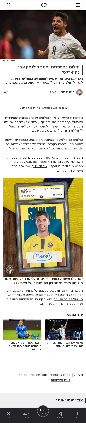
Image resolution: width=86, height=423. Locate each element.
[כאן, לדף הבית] (42, 5)
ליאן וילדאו (67, 92)
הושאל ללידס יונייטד (68, 299)
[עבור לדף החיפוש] (8, 5)
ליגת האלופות (60, 380)
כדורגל (65, 375)
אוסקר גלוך (39, 166)
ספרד (54, 375)
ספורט (22, 375)
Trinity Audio (42, 108)
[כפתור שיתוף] (6, 92)
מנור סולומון (38, 375)
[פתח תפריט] (77, 5)
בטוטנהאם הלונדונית (39, 291)
